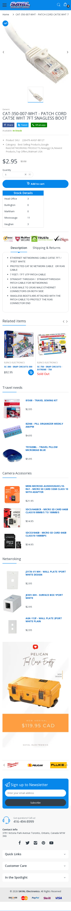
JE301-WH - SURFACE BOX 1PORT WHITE (44, 597)
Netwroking (11, 559)
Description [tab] (19, 248)
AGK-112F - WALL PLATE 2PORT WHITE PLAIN (44, 620)
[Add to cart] (31, 372)
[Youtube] (51, 844)
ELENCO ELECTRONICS (14, 362)
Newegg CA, (47, 148)
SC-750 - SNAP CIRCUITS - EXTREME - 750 (49, 368)
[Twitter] (28, 844)
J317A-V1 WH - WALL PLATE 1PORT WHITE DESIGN (46, 573)
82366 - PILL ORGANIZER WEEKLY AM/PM (44, 425)
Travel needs (12, 387)
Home (5, 14)
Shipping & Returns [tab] (46, 248)
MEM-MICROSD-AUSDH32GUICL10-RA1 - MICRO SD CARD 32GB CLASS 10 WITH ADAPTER (47, 489)
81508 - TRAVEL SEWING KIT (42, 400)
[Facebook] (20, 844)
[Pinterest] (43, 844)
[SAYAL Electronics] (20, 5)
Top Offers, (22, 151)
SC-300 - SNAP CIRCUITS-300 (18, 366)
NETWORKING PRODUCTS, (26, 148)
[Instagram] (35, 844)
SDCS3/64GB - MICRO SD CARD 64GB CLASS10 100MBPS (46, 534)
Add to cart (37, 183)
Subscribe (35, 802)
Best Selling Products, (29, 144)
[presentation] (63, 321)
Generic (6, 109)
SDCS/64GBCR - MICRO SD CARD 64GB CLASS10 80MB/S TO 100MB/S (47, 511)
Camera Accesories (17, 473)
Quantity (6, 169)
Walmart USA (35, 151)
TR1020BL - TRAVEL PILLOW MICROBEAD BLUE (42, 449)
